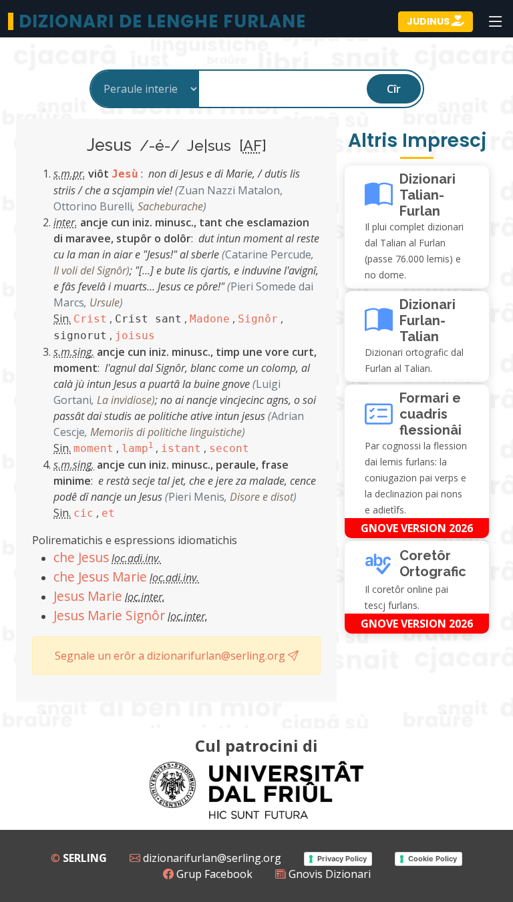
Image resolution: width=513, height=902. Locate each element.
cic (83, 513)
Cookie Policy (432, 858)
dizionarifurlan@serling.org (210, 858)
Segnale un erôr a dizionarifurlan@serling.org (171, 655)
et (108, 513)
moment (93, 448)
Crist (90, 318)
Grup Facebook (213, 874)
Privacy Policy (342, 858)
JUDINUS (429, 21)
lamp (137, 448)
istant (181, 448)
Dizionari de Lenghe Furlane (162, 21)
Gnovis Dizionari (328, 874)
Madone (210, 318)
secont (229, 448)
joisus (135, 335)
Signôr (258, 318)
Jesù (125, 174)
